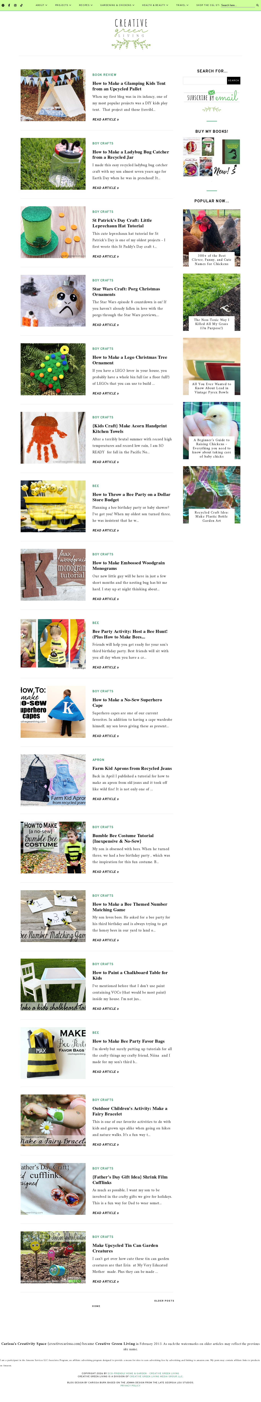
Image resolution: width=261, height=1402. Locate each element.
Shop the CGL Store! (210, 5)
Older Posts (164, 1300)
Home (96, 1306)
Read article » (105, 120)
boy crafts (103, 144)
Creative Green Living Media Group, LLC (156, 1376)
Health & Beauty (153, 5)
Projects (61, 5)
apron (98, 760)
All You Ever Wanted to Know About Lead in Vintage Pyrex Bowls (211, 388)
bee (95, 486)
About (40, 5)
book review (104, 75)
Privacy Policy (130, 1385)
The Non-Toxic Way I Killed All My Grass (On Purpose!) (212, 324)
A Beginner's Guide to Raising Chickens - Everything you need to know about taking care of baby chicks (211, 448)
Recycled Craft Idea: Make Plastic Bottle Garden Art (212, 517)
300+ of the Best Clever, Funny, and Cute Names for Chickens (212, 260)
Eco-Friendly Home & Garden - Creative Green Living (143, 1373)
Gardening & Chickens (115, 5)
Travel (181, 5)
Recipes (84, 5)
